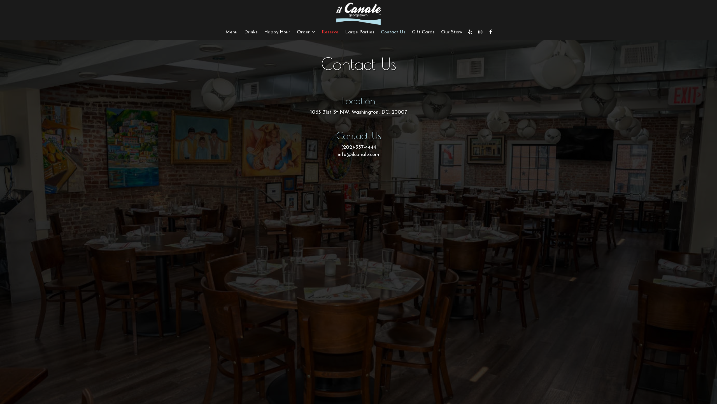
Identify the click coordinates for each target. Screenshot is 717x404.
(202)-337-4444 (358, 147)
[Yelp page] (469, 31)
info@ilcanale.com (358, 154)
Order (304, 32)
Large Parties (359, 32)
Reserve (330, 32)
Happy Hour (277, 32)
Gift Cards (423, 32)
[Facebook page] (490, 31)
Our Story (451, 32)
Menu (231, 32)
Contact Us (393, 32)
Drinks (250, 32)
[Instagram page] (480, 31)
